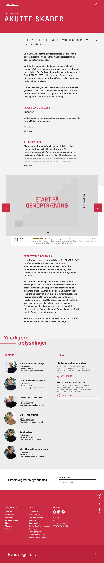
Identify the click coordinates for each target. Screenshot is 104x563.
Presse (56, 520)
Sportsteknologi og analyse (39, 526)
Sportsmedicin (11, 14)
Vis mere (28, 131)
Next (98, 207)
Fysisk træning (34, 514)
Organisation (9, 514)
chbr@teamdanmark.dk (34, 422)
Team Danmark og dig (37, 535)
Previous (6, 207)
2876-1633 (30, 437)
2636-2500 (30, 454)
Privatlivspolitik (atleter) (38, 537)
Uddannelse (33, 511)
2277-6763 (30, 369)
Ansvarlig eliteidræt (12, 520)
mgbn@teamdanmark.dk (34, 456)
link (54, 512)
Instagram (63, 512)
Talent (7, 523)
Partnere (8, 529)
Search (96, 4)
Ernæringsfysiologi (36, 517)
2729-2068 (30, 420)
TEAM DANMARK (12, 4)
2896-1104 (30, 403)
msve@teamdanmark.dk (34, 388)
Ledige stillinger (60, 523)
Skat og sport (34, 529)
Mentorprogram (35, 532)
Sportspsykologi (35, 520)
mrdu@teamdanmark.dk (34, 405)
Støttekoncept (10, 517)
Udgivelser (9, 526)
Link (58, 512)
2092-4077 (30, 386)
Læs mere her (66, 376)
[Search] (94, 554)
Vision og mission (11, 511)
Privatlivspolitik (67, 482)
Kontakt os (58, 517)
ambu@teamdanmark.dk (34, 371)
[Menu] (100, 4)
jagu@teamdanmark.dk (34, 439)
